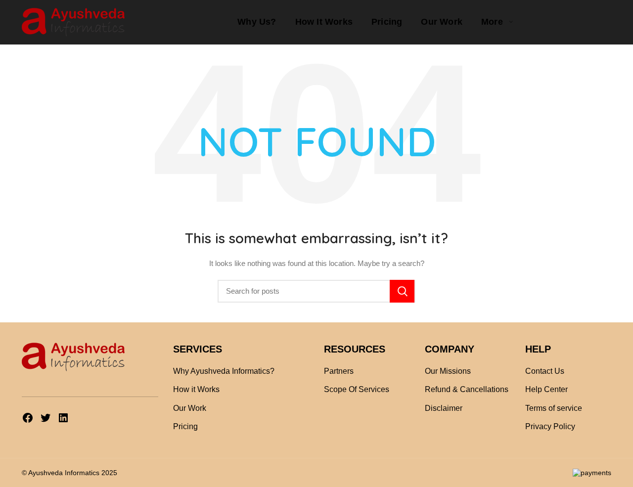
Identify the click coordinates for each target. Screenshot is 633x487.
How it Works (196, 389)
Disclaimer (443, 408)
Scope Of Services (356, 389)
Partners (339, 371)
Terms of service (553, 408)
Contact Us (544, 371)
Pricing (185, 426)
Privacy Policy (550, 426)
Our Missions (448, 371)
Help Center (546, 389)
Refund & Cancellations (466, 389)
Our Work (189, 408)
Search (402, 291)
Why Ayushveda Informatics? (223, 371)
